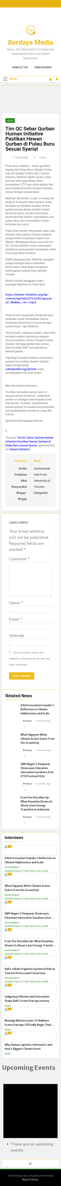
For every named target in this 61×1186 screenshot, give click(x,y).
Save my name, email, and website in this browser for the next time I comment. (29, 658)
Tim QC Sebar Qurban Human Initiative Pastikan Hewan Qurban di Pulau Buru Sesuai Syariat (29, 441)
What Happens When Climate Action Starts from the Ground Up (38, 738)
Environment (12, 867)
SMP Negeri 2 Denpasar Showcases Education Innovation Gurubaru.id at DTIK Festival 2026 (28, 918)
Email (15, 619)
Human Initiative (19, 449)
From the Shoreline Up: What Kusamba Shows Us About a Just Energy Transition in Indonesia (30, 945)
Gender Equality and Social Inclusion (26, 871)
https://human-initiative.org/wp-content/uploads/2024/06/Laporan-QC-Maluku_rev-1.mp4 (29, 298)
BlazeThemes (30, 1179)
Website (16, 635)
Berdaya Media (30, 42)
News (8, 1006)
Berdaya (27, 720)
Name (16, 603)
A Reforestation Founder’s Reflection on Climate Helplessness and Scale (37, 709)
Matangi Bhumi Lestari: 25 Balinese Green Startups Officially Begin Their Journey (28, 1025)
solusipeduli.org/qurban (20, 369)
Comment (19, 559)
